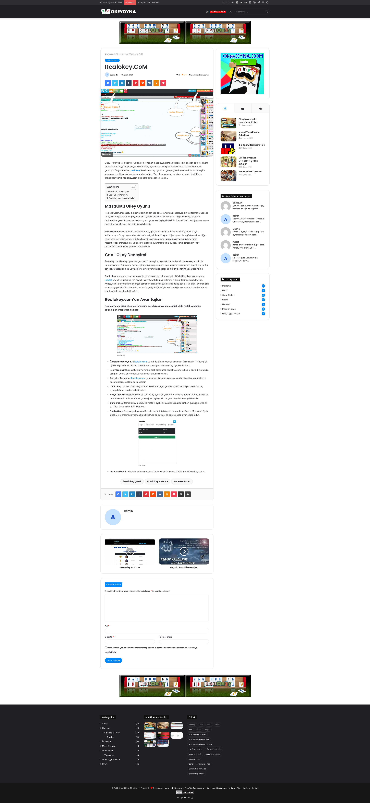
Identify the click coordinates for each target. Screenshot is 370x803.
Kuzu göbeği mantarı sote (199, 739)
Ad (107, 626)
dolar (217, 724)
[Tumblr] (129, 83)
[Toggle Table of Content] (131, 187)
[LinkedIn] (122, 83)
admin (112, 75)
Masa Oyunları (229, 309)
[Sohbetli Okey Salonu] (163, 743)
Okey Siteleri (122, 54)
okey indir (169, 788)
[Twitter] (115, 83)
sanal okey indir (195, 754)
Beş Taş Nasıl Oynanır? (250, 171)
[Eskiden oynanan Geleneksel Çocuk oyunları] (228, 161)
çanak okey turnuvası (197, 769)
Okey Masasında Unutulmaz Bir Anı (248, 121)
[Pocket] (163, 83)
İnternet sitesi (165, 637)
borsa (209, 724)
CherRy (236, 229)
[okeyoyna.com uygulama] (242, 93)
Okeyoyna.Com (182, 788)
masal (236, 242)
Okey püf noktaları (214, 749)
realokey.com (182, 481)
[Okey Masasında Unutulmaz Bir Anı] (228, 123)
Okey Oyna (158, 788)
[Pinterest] (135, 83)
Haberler (226, 304)
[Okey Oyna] (118, 11)
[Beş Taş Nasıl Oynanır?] (228, 175)
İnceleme (226, 286)
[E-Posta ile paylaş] (181, 494)
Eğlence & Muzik (112, 732)
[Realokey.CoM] (150, 735)
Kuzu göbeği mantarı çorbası (200, 744)
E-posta (109, 637)
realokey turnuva (158, 481)
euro (190, 729)
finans (198, 729)
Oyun (224, 290)
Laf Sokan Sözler (196, 749)
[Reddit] (142, 83)
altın (201, 724)
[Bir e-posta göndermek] (117, 75)
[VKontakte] (149, 83)
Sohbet (255, 788)
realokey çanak (132, 481)
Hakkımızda (221, 788)
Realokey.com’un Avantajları (122, 198)
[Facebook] (108, 83)
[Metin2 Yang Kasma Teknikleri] (228, 136)
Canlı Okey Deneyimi (118, 195)
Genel (225, 300)
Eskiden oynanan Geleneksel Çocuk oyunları (157, 2)
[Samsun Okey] (177, 725)
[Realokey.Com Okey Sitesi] (163, 735)
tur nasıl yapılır (194, 759)
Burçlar (110, 737)
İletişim (232, 788)
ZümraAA (237, 202)
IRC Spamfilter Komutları (252, 144)
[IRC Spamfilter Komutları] (228, 148)
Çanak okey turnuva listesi (199, 764)
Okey (239, 788)
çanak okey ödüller (196, 774)
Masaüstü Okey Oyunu (119, 191)
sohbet (108, 280)
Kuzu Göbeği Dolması (197, 734)
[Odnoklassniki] (156, 83)
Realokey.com (140, 361)
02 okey (192, 724)
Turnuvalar (109, 755)
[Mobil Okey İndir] (150, 743)
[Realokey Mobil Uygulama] (177, 735)
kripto (207, 729)
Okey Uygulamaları (231, 313)
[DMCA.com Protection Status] (185, 793)
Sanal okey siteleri (213, 754)
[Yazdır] (188, 494)
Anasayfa (111, 54)
